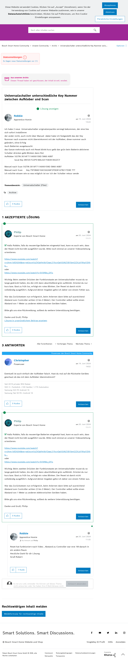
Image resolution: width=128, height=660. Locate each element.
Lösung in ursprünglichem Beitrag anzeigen (25, 320)
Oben (123, 654)
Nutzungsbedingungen (64, 653)
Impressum (49, 653)
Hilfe (110, 642)
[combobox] (64, 30)
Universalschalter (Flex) (35, 185)
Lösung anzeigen (49, 108)
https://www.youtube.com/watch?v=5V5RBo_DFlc (28, 272)
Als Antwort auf (30, 540)
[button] (110, 5)
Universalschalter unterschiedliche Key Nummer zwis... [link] (83, 46)
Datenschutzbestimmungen (85, 653)
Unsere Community (40, 46)
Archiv (54, 46)
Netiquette (49, 656)
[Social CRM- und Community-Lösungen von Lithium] (110, 654)
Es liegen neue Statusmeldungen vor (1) (20, 61)
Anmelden (121, 642)
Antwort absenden (77, 584)
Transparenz (60, 656)
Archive (12, 192)
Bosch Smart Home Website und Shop (24, 642)
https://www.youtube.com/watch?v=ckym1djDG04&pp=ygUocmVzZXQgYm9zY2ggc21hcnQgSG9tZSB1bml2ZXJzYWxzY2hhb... (47, 262)
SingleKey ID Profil (96, 642)
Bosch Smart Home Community (15, 46)
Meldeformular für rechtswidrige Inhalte (23, 614)
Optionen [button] (120, 46)
